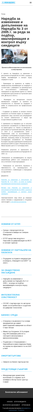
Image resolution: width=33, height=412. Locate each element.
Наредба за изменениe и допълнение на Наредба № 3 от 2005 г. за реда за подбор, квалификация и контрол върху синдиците (16, 283)
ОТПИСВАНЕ (26, 405)
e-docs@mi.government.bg (18, 202)
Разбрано (21, 410)
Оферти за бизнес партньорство (16, 362)
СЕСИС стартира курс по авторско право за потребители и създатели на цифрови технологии (17, 305)
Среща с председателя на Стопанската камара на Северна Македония (15, 232)
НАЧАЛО (10, 401)
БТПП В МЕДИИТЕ (20, 401)
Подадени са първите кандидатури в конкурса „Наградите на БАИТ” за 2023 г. (17, 261)
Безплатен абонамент (16, 392)
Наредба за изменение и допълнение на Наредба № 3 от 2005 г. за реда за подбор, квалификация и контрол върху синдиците (16, 181)
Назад (3, 14)
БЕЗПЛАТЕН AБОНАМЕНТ (11, 405)
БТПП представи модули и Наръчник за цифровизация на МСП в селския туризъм (17, 241)
